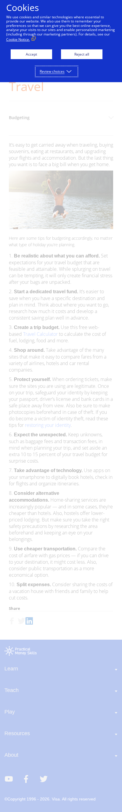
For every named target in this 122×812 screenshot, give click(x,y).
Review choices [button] (52, 71)
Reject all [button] (81, 54)
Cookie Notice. (18, 39)
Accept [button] (31, 54)
